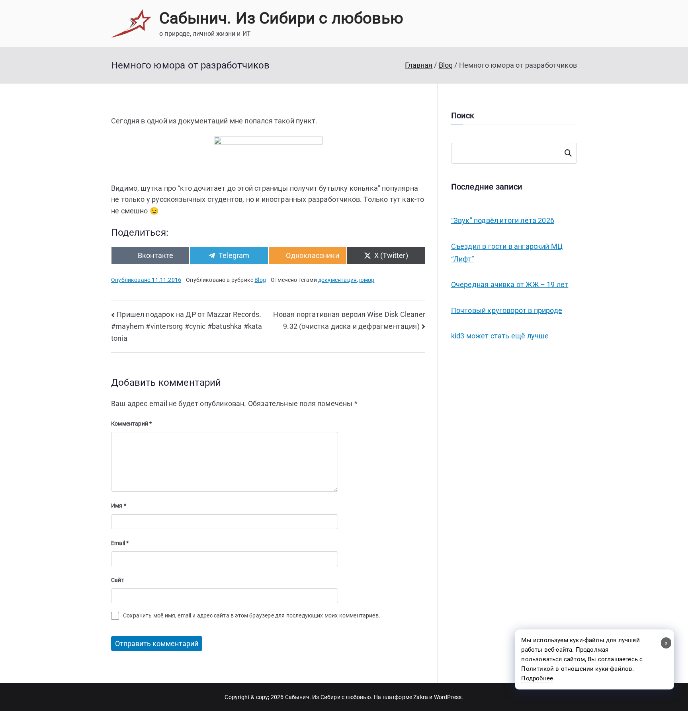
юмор (366, 280)
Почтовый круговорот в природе (506, 310)
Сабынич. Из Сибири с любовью (281, 18)
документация (337, 280)
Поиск (568, 153)
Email (120, 543)
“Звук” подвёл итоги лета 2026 (502, 220)
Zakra (420, 697)
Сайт (117, 580)
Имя (118, 505)
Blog (260, 280)
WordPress (448, 697)
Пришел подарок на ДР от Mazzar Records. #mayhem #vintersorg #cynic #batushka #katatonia (186, 326)
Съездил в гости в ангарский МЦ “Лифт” (507, 252)
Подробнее (537, 678)
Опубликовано (146, 280)
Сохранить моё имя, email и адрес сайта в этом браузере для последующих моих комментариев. (251, 615)
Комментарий (131, 423)
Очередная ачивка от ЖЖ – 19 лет (510, 284)
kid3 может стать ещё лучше (500, 336)
